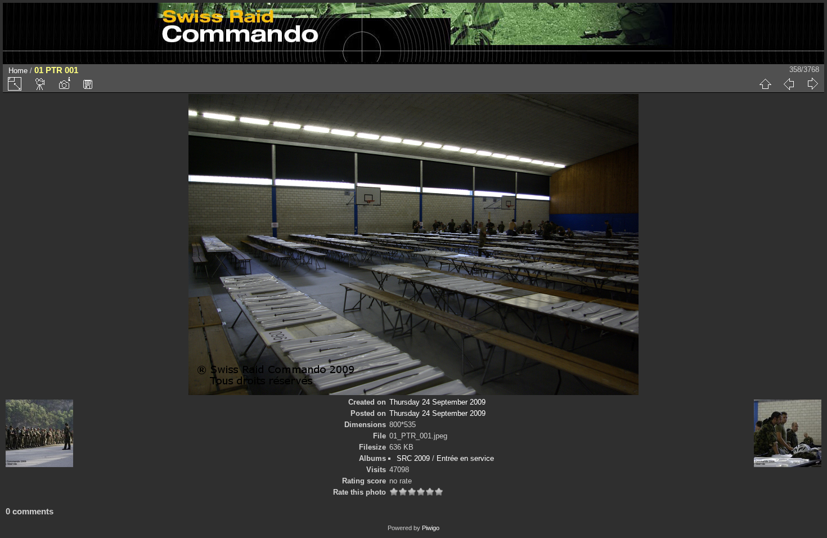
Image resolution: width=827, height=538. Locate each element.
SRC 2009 (413, 458)
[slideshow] (40, 84)
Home (18, 70)
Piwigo (430, 527)
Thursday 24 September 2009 (437, 402)
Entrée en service (465, 458)
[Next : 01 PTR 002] (812, 84)
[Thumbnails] (765, 84)
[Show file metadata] (64, 84)
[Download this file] (88, 84)
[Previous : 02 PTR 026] (789, 84)
